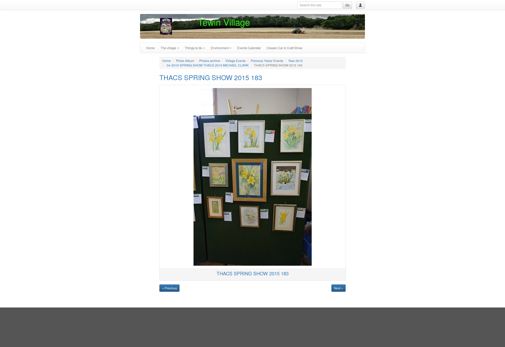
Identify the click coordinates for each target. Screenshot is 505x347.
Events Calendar (249, 48)
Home (150, 48)
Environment (220, 48)
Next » (338, 288)
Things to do (194, 48)
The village (169, 48)
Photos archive (209, 60)
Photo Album (185, 60)
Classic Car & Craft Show (284, 48)
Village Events (235, 60)
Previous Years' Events (267, 60)
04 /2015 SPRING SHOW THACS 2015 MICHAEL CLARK (208, 65)
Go (347, 5)
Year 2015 (295, 60)
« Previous (169, 288)
